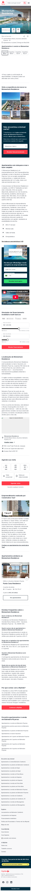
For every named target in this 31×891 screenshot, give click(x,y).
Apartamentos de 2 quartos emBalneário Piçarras (13, 740)
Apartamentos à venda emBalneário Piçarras (14, 723)
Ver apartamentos (15, 597)
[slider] (19, 329)
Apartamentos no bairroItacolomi (11, 733)
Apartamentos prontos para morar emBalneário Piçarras (15, 726)
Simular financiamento (15, 347)
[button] (15, 105)
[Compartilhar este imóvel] (24, 36)
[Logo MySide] (3, 3)
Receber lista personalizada (15, 152)
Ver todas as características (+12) (12, 241)
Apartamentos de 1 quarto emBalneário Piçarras (15, 736)
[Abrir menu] (29, 3)
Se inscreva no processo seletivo (12, 864)
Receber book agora (15, 281)
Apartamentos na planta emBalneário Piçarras (15, 730)
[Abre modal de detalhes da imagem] (11, 101)
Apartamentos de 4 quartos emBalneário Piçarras (13, 749)
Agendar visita (15, 483)
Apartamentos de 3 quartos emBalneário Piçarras (13, 744)
